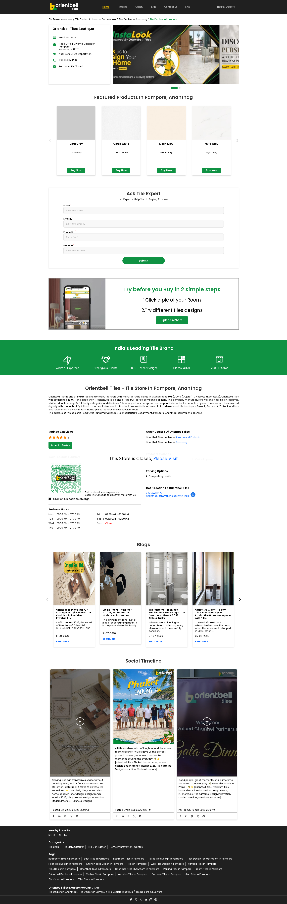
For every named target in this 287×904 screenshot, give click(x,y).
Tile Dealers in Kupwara (149, 892)
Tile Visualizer (181, 368)
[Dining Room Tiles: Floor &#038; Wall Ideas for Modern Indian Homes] (120, 578)
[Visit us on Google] (136, 899)
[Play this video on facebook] (80, 723)
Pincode (68, 245)
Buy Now (76, 170)
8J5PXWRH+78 (154, 493)
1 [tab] (172, 88)
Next (237, 141)
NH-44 (63, 835)
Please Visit (165, 459)
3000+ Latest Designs (143, 368)
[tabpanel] (176, 54)
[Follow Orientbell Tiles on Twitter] (141, 899)
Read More (62, 641)
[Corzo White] (121, 123)
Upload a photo (172, 320)
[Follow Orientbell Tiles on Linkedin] (146, 899)
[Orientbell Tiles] (63, 6)
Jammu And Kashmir (188, 437)
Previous (50, 141)
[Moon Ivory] (166, 123)
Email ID (68, 218)
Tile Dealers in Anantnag (62, 892)
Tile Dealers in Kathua (120, 892)
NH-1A (51, 835)
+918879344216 (68, 60)
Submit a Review (60, 445)
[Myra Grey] (211, 123)
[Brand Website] (155, 899)
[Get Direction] (193, 496)
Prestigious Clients (105, 368)
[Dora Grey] (76, 123)
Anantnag (181, 442)
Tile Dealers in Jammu (92, 892)
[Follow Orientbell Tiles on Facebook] (131, 899)
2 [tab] (180, 88)
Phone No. (69, 232)
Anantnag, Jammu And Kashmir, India (168, 496)
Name (67, 205)
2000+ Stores (219, 368)
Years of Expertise (67, 368)
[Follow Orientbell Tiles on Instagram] (150, 899)
